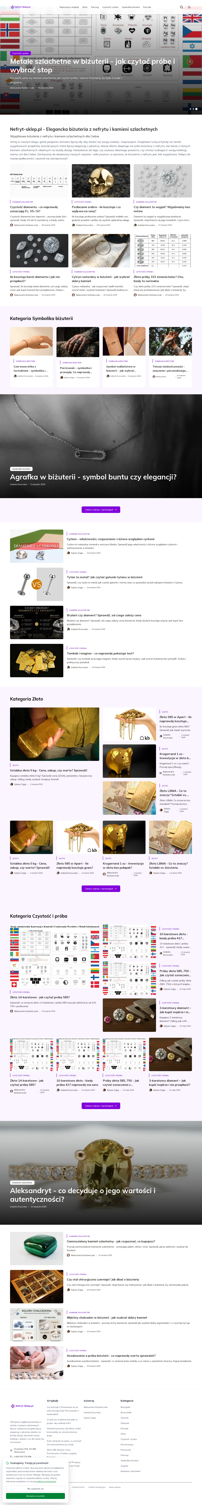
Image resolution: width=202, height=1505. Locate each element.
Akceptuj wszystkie (35, 1496)
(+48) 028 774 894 (22, 1456)
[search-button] (181, 7)
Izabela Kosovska (18, 484)
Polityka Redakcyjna (97, 1487)
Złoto (85, 7)
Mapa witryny (115, 1487)
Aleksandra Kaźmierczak (22, 87)
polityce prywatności (46, 1481)
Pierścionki (126, 1450)
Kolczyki (147, 7)
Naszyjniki (125, 1407)
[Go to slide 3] (196, 109)
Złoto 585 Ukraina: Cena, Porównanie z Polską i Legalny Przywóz (62, 1453)
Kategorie (127, 1400)
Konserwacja (127, 1444)
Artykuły (52, 1400)
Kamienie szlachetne (22, 202)
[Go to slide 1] (190, 109)
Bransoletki (126, 1412)
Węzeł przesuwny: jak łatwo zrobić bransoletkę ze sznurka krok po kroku (64, 1432)
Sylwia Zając (90, 1417)
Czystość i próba (110, 7)
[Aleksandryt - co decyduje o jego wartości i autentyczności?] (101, 1173)
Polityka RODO (78, 1487)
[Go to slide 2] (193, 109)
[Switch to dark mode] (189, 7)
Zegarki (124, 1466)
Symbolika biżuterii (131, 7)
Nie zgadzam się (35, 1488)
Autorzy (89, 1400)
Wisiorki (125, 1417)
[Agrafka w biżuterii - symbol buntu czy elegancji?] (101, 446)
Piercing (95, 7)
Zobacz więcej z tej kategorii (99, 509)
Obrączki (125, 1423)
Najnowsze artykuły (69, 7)
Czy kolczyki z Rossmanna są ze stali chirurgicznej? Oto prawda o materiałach (63, 1411)
